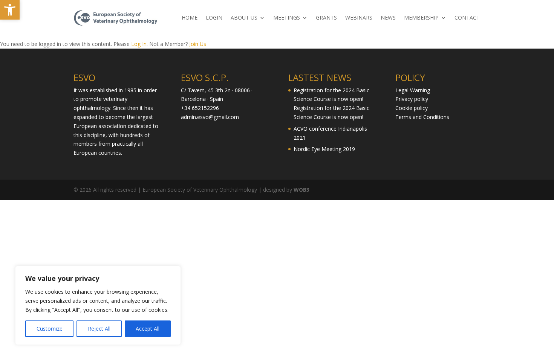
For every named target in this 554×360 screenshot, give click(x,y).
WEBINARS (358, 18)
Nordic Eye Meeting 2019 (324, 149)
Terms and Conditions (422, 117)
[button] (10, 10)
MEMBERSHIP (421, 18)
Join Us (197, 43)
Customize (50, 328)
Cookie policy (411, 107)
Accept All (147, 328)
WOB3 (301, 189)
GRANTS (326, 18)
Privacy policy (411, 98)
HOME (189, 18)
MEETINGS (286, 18)
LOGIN (214, 18)
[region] (98, 305)
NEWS (388, 18)
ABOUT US (244, 18)
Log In (139, 43)
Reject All (99, 328)
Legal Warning (412, 90)
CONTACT (467, 18)
